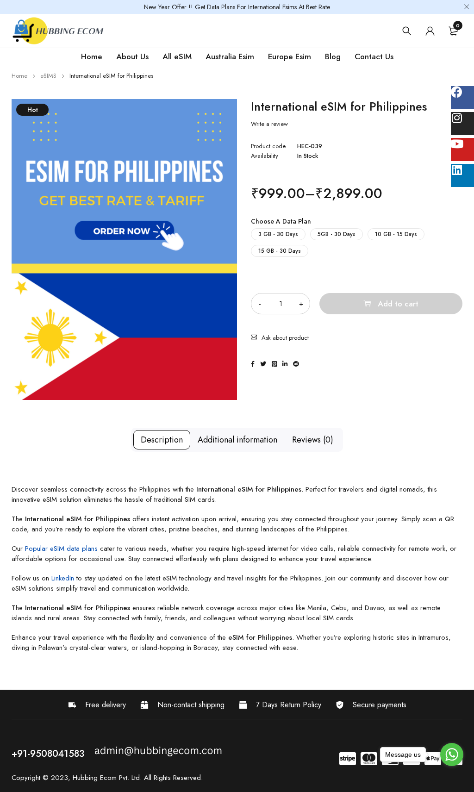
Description (162, 440)
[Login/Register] (430, 31)
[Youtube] (462, 149)
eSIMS (48, 75)
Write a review (269, 124)
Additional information (237, 440)
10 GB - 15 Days (396, 234)
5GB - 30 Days (337, 234)
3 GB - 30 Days (278, 234)
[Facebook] (462, 97)
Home (19, 75)
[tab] (161, 439)
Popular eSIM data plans (61, 548)
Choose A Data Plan (281, 221)
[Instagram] (462, 123)
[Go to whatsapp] (451, 754)
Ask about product (285, 337)
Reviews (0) (312, 440)
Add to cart (398, 303)
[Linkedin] (462, 175)
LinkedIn (62, 578)
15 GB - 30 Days (279, 251)
